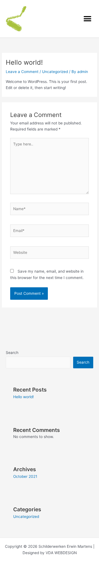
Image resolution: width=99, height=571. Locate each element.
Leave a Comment (22, 71)
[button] (87, 18)
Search (12, 352)
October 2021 (25, 476)
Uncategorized (55, 71)
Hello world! (23, 397)
